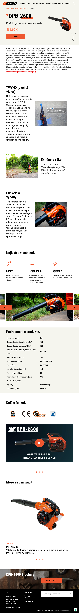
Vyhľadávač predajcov (38, 3)
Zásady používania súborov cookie (30, 597)
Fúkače (20, 8)
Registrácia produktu (64, 3)
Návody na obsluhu (13, 607)
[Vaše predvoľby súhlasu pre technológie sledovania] (75, 609)
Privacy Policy (11, 596)
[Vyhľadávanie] (73, 3)
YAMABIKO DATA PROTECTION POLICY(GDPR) (12, 601)
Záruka (8, 592)
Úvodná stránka (9, 8)
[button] (6, 307)
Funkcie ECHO (29, 592)
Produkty (16, 8)
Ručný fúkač (26, 8)
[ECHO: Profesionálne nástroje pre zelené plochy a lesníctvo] (10, 3)
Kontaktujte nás (29, 602)
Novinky (48, 3)
